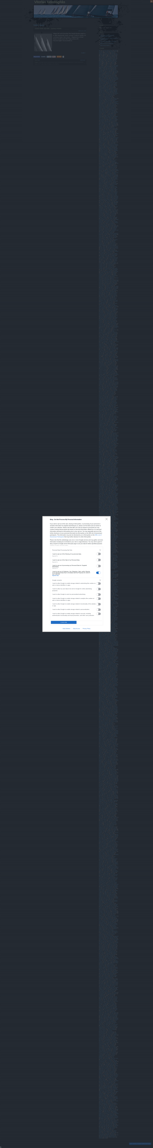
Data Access (76, 628)
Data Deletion (66, 628)
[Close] (107, 519)
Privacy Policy (86, 628)
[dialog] (76, 574)
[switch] (98, 554)
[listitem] (76, 550)
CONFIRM (63, 622)
